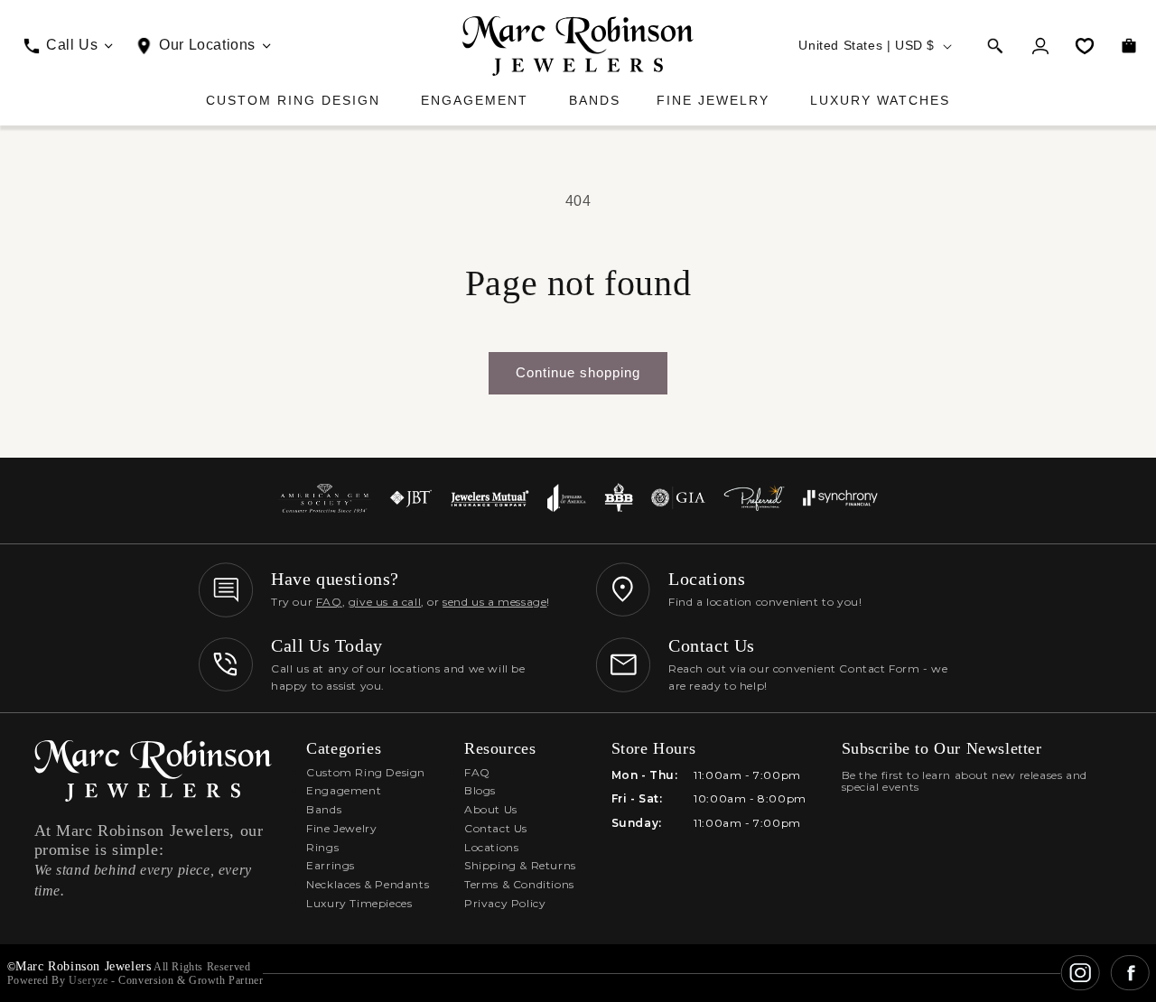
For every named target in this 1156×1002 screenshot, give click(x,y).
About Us (490, 809)
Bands (594, 100)
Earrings (330, 865)
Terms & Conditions (519, 884)
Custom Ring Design (293, 100)
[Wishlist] (1085, 46)
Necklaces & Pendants (367, 884)
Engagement (474, 100)
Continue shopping (578, 372)
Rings (322, 847)
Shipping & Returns (520, 865)
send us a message (494, 601)
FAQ (329, 601)
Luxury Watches (880, 100)
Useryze (88, 980)
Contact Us (495, 828)
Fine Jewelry (713, 100)
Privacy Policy (504, 903)
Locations (491, 847)
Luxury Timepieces (359, 903)
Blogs (480, 790)
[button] (995, 46)
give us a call (385, 601)
